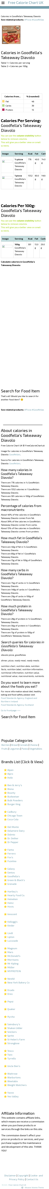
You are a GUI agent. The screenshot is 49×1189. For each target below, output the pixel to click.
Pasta (25, 748)
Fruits (4, 748)
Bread (14, 744)
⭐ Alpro (8, 773)
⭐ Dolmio (9, 834)
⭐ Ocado (9, 990)
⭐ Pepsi (8, 1001)
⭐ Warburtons (12, 1077)
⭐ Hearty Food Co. (14, 895)
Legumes (15, 748)
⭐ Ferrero (10, 853)
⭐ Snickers (10, 1031)
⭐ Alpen (8, 769)
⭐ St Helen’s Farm (14, 1039)
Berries (5, 744)
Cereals (24, 744)
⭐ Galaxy (9, 868)
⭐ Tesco (9, 1050)
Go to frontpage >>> (10, 710)
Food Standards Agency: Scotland (17, 704)
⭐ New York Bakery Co (17, 982)
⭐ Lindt (8, 933)
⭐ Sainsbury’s (12, 1024)
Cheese (34, 744)
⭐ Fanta (9, 849)
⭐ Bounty (9, 792)
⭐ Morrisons (11, 959)
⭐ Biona (9, 788)
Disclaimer (10, 1175)
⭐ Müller (9, 967)
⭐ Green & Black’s (14, 880)
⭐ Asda (8, 777)
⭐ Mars (8, 952)
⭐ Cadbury (10, 811)
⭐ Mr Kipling (11, 963)
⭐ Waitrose (10, 1073)
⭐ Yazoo (9, 1092)
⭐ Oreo (8, 993)
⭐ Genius (9, 872)
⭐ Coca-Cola (11, 819)
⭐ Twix (8, 1054)
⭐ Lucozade (11, 940)
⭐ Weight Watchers (15, 1084)
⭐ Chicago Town (13, 815)
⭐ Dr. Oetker (11, 838)
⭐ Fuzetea (10, 861)
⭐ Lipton (9, 936)
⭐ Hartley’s (11, 891)
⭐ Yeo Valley (11, 1096)
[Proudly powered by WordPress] (22, 1187)
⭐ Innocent (10, 914)
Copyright (23, 1175)
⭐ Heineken (11, 899)
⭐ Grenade (10, 883)
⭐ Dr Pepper (11, 842)
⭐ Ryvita (9, 1016)
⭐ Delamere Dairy (14, 830)
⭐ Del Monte (11, 826)
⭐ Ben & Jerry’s (13, 785)
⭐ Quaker (9, 1009)
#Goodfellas (38, 19)
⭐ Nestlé (9, 978)
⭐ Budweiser (11, 796)
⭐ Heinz (9, 902)
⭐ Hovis (9, 906)
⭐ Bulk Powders (13, 800)
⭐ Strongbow (11, 1043)
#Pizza (27, 19)
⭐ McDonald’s (12, 955)
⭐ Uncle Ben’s (12, 1065)
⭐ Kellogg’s (10, 921)
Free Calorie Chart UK (17, 1185)
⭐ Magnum (10, 948)
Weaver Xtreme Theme (34, 1187)
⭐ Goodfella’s (12, 876)
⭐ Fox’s (8, 857)
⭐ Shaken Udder (13, 1028)
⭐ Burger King (12, 804)
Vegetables (36, 748)
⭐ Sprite (9, 1035)
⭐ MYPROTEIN (12, 971)
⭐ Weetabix (11, 1081)
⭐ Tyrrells (10, 1058)
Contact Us (32, 1179)
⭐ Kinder (9, 925)
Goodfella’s (14, 454)
